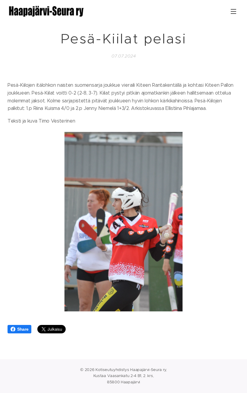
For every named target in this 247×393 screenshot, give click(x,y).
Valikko (233, 11)
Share (22, 329)
